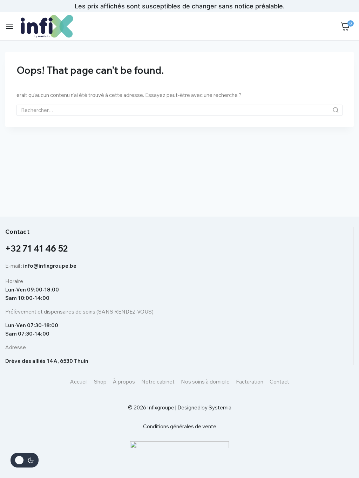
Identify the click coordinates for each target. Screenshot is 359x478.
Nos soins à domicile (205, 381)
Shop (100, 381)
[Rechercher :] (179, 110)
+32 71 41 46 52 (36, 248)
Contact (279, 381)
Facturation (249, 381)
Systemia (220, 407)
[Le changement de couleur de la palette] (25, 460)
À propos (124, 381)
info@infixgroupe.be (49, 265)
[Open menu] (9, 26)
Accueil (79, 381)
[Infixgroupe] (47, 26)
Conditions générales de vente (179, 426)
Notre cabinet (158, 381)
